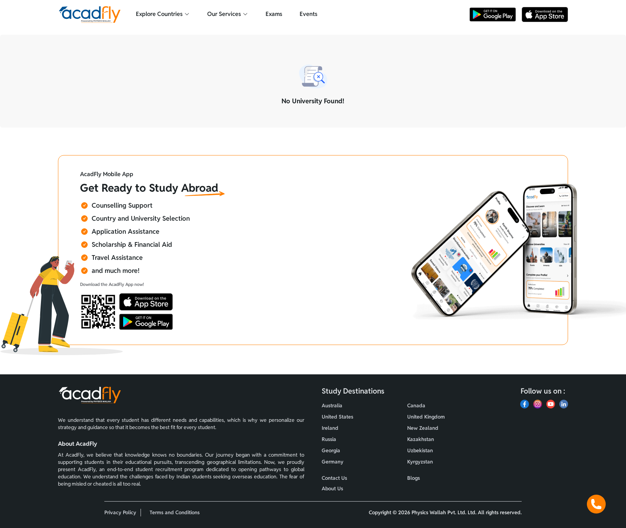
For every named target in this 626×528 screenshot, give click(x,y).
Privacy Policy (120, 512)
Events (308, 14)
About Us (332, 488)
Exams (274, 14)
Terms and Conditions (175, 512)
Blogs (413, 478)
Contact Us (334, 478)
